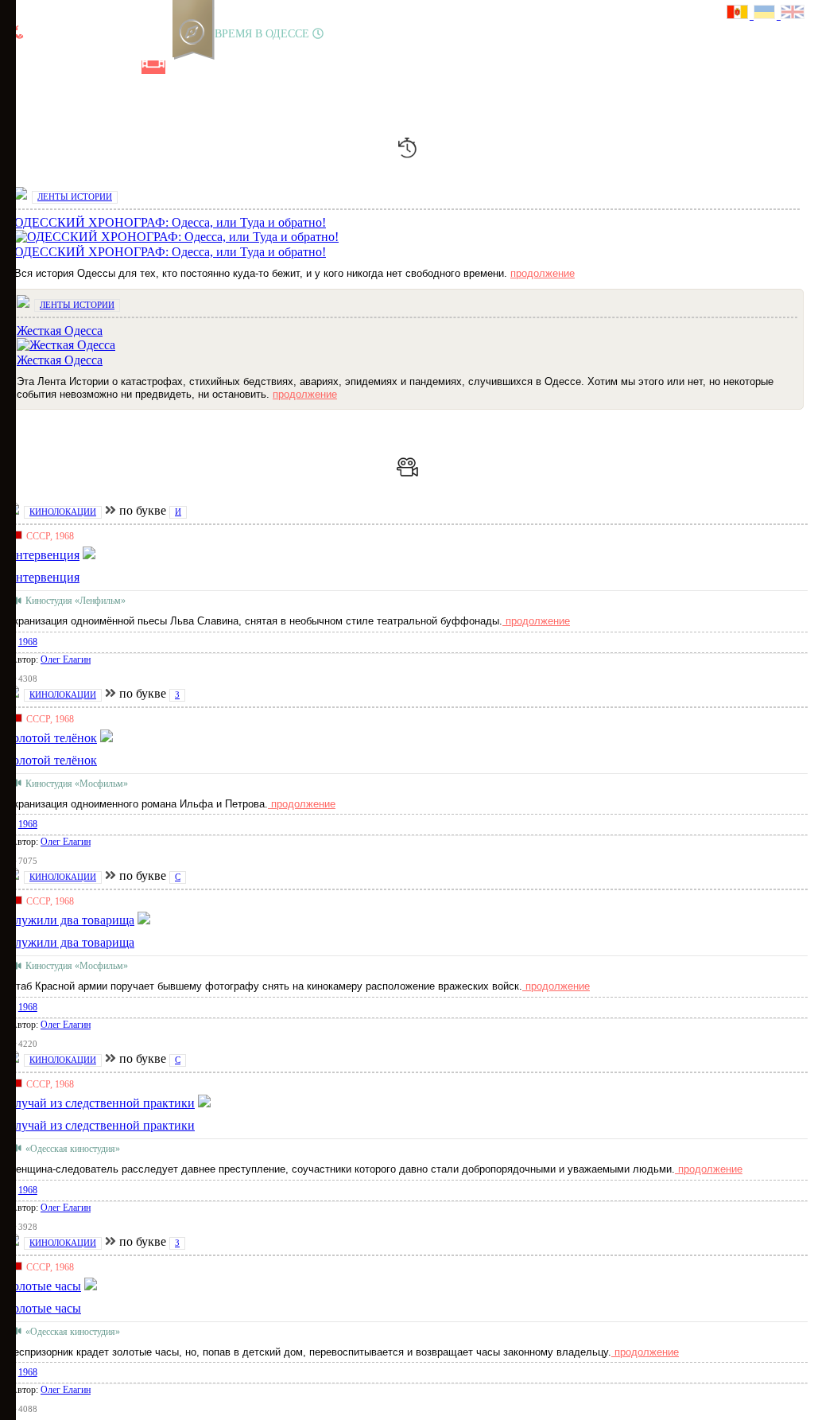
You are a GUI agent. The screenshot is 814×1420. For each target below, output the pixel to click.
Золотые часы (43, 1308)
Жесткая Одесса (60, 360)
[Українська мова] (767, 14)
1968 (27, 642)
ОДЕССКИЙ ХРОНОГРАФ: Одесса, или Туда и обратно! (170, 252)
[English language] (793, 14)
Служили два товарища (70, 942)
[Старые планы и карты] (99, 67)
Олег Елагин (66, 659)
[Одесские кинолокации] (153, 67)
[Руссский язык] (740, 14)
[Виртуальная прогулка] (180, 67)
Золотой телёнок (51, 760)
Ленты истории (74, 196)
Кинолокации (62, 511)
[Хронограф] (45, 67)
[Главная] (18, 67)
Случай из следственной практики (100, 1125)
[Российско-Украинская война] (72, 67)
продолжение (542, 273)
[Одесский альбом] (126, 67)
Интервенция (42, 577)
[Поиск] (206, 67)
